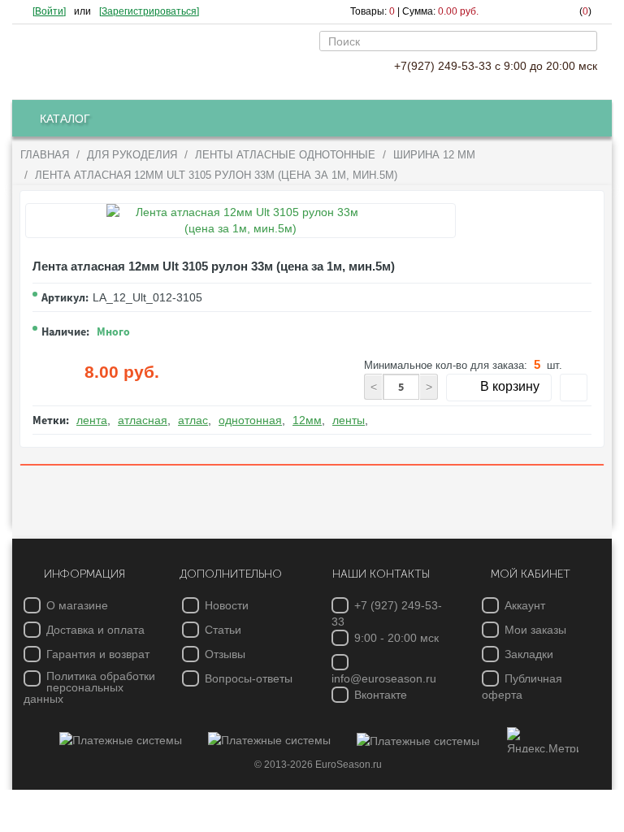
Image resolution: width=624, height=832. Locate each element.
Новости (227, 605)
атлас (193, 420)
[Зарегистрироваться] (149, 11)
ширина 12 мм (434, 155)
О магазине (77, 605)
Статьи (223, 629)
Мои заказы (535, 629)
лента (91, 420)
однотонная (250, 420)
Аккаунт (525, 605)
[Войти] (49, 11)
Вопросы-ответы (248, 678)
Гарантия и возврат (98, 654)
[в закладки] (573, 387)
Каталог (65, 118)
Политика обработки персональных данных (89, 687)
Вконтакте (380, 694)
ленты (348, 420)
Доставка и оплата (95, 629)
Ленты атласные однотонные (285, 155)
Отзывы (225, 654)
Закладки (529, 654)
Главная (44, 155)
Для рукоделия (132, 155)
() (585, 11)
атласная (142, 420)
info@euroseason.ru (384, 678)
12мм (307, 420)
